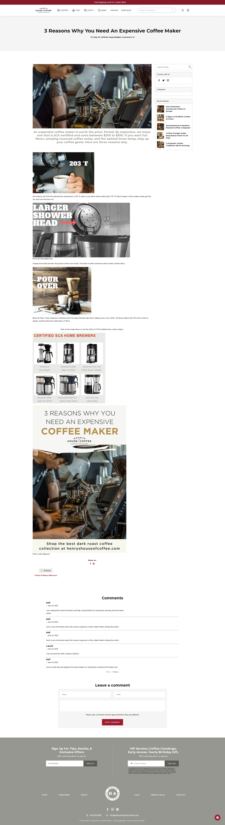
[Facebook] (159, 81)
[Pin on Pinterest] (94, 564)
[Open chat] (217, 817)
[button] (157, 10)
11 (113, 672)
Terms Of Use (96, 821)
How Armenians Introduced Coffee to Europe (175, 109)
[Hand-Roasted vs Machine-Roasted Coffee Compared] (160, 126)
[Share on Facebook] (90, 564)
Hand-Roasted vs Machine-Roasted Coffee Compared (178, 127)
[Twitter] (163, 80)
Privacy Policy (162, 773)
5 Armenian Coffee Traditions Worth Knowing (177, 144)
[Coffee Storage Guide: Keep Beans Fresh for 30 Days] (160, 135)
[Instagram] (168, 81)
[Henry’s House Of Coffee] (46, 10)
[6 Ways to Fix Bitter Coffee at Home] (160, 117)
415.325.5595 (95, 815)
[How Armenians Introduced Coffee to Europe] (160, 108)
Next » (116, 672)
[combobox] (132, 763)
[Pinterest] (117, 809)
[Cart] (188, 10)
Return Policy (106, 821)
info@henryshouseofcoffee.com (124, 815)
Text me (172, 763)
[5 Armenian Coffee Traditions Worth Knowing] (160, 144)
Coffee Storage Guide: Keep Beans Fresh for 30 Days (177, 135)
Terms (169, 773)
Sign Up (90, 763)
